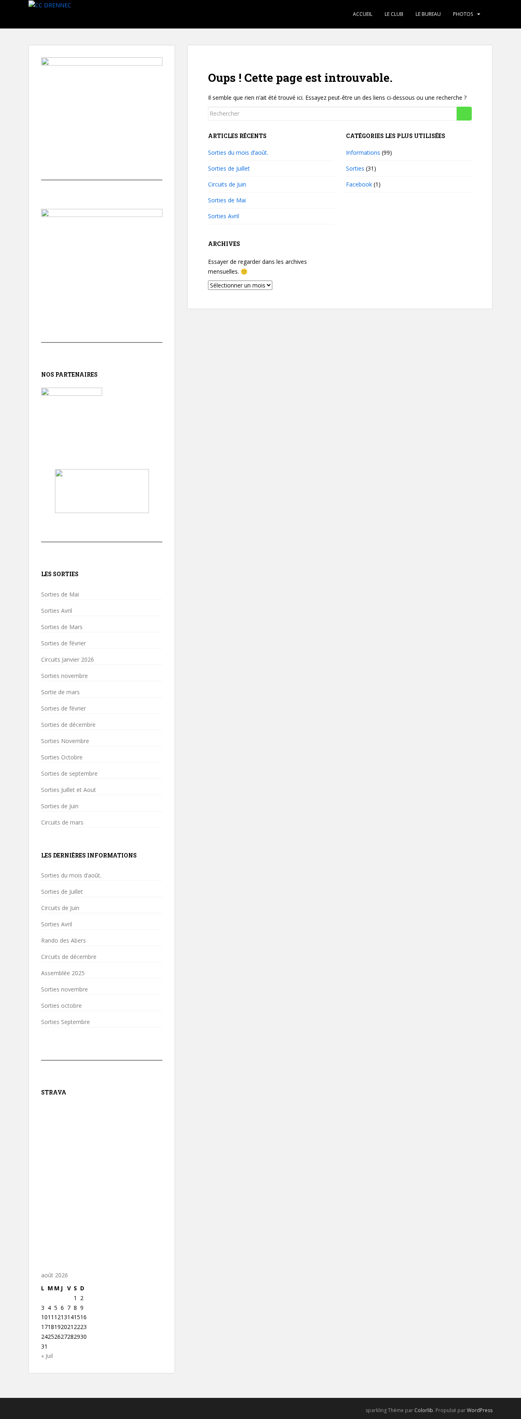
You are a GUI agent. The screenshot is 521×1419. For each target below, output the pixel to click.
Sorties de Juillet (229, 168)
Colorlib (423, 1410)
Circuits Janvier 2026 (67, 659)
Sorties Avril (223, 216)
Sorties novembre (64, 676)
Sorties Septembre (65, 1022)
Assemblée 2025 (63, 973)
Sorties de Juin (60, 806)
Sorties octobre (61, 1005)
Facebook (359, 184)
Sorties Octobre (62, 757)
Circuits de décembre (68, 957)
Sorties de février (63, 643)
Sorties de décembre (68, 724)
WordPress (480, 1410)
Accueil (362, 14)
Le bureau (428, 14)
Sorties (355, 168)
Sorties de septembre (69, 773)
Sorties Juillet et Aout (68, 790)
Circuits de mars (62, 822)
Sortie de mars (60, 692)
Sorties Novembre (65, 741)
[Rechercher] (464, 114)
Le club (394, 14)
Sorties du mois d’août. (238, 152)
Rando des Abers (63, 940)
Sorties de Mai (227, 200)
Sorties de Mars (62, 627)
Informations (363, 152)
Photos (463, 14)
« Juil (47, 1356)
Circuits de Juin (227, 184)
